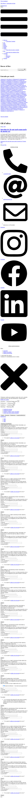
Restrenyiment (4, 106)
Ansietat (3, 81)
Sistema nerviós (23, 107)
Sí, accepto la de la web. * (15, 491)
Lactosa (3, 98)
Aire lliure (10, 79)
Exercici (20, 90)
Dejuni (15, 84)
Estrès (9, 90)
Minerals (15, 100)
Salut (10, 106)
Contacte (5, 58)
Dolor (18, 87)
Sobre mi (5, 40)
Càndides (10, 84)
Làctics (24, 98)
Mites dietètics (22, 100)
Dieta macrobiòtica (5, 86)
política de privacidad (14, 437)
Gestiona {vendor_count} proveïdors (11, 411)
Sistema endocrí (5, 107)
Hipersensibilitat (6, 95)
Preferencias (12, 415)
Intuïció (15, 97)
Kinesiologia (21, 97)
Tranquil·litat (10, 109)
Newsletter (3, 697)
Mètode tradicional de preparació (15, 101)
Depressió (21, 84)
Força (2, 92)
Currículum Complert (10, 41)
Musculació (4, 101)
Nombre (3, 431)
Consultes (5, 53)
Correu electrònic (5, 487)
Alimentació (16, 79)
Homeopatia (14, 95)
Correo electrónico (5, 434)
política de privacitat (15, 491)
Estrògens (14, 90)
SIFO (25, 106)
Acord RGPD (4, 489)
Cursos (4, 48)
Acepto (2, 415)
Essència (5, 46)
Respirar (23, 104)
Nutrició (4, 102)
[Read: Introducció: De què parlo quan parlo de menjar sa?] (3, 126)
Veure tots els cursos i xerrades (12, 49)
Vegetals (16, 109)
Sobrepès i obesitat (5, 108)
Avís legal (5, 350)
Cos (4, 42)
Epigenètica (4, 90)
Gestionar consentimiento (6, 423)
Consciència (4, 84)
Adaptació (3, 79)
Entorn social (22, 89)
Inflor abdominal (21, 96)
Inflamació (14, 96)
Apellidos (3, 432)
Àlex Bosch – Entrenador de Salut (8, 3)
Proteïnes (11, 103)
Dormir (22, 87)
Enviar (2, 440)
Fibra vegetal (10, 91)
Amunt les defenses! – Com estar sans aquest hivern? (16, 685)
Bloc (4, 51)
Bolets (4, 82)
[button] (14, 22)
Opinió (4, 47)
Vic (6, 54)
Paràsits (9, 102)
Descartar (7, 415)
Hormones (21, 95)
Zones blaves (10, 111)
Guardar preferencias (21, 415)
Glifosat (9, 93)
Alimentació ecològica (12, 80)
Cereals (16, 82)
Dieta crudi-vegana (21, 85)
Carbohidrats (10, 82)
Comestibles (22, 82)
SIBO (21, 106)
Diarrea (13, 85)
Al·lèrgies (21, 80)
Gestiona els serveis (7, 410)
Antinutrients (9, 81)
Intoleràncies (9, 97)
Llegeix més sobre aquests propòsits (11, 412)
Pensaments (15, 102)
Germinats (3, 93)
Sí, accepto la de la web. (15, 694)
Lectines (8, 98)
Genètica (22, 92)
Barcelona (8, 56)
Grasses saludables (16, 93)
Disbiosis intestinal (10, 87)
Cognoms (3, 486)
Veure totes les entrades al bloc (12, 52)
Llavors (13, 98)
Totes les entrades (4, 116)
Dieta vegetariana (22, 86)
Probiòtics (5, 103)
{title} (4, 419)
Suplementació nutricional (16, 108)
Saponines (16, 106)
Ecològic (3, 89)
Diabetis (8, 85)
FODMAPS (17, 91)
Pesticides (22, 102)
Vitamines (3, 111)
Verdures (22, 109)
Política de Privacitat (7, 353)
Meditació (3, 100)
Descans (3, 85)
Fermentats (4, 91)
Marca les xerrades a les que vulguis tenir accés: (11, 683)
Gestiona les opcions (7, 409)
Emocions (16, 89)
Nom (2, 485)
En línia (7, 57)
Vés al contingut (4, 1)
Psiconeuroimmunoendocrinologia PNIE (11, 104)
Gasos (18, 92)
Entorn (4, 45)
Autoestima (16, 81)
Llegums (18, 98)
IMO (8, 96)
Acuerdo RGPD (4, 435)
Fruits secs (12, 92)
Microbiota (10, 100)
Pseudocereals (17, 103)
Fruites (7, 92)
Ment (4, 43)
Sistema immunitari (14, 107)
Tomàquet (3, 109)
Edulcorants (9, 89)
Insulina (3, 97)
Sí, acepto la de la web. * (15, 437)
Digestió (3, 87)
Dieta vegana (14, 86)
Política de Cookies (7, 352)
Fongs (23, 91)
